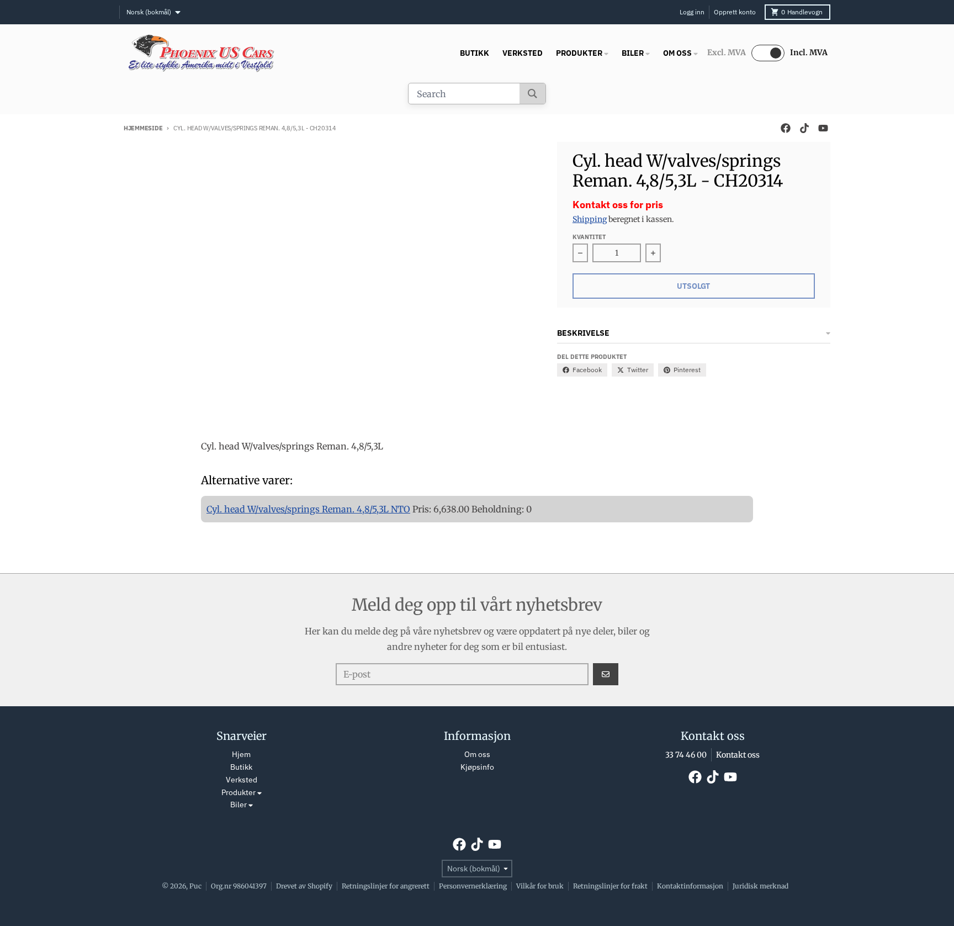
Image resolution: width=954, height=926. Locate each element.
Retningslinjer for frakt (610, 886)
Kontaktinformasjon (690, 886)
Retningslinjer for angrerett (386, 886)
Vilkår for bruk (540, 886)
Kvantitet (589, 237)
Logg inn (692, 12)
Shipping (590, 219)
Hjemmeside (143, 128)
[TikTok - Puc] (804, 128)
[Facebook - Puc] (785, 128)
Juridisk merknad (760, 886)
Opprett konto (735, 12)
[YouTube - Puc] (823, 128)
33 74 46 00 (686, 755)
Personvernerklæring (473, 886)
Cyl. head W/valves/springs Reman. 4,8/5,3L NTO (308, 509)
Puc (195, 886)
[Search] (532, 93)
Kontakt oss (738, 755)
